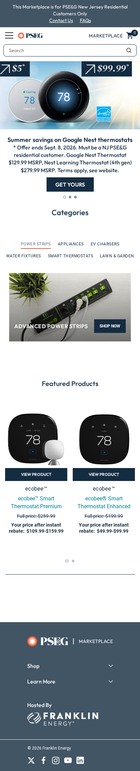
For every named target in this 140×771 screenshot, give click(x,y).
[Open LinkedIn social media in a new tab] (80, 760)
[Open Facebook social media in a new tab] (43, 760)
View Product (36, 474)
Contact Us (61, 20)
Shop (33, 665)
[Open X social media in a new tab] (31, 760)
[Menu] (9, 35)
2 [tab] (70, 197)
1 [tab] (64, 197)
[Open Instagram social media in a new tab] (55, 760)
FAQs (85, 20)
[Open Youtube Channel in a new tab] (68, 760)
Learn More (41, 681)
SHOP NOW (110, 326)
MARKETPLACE (96, 641)
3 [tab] (75, 197)
